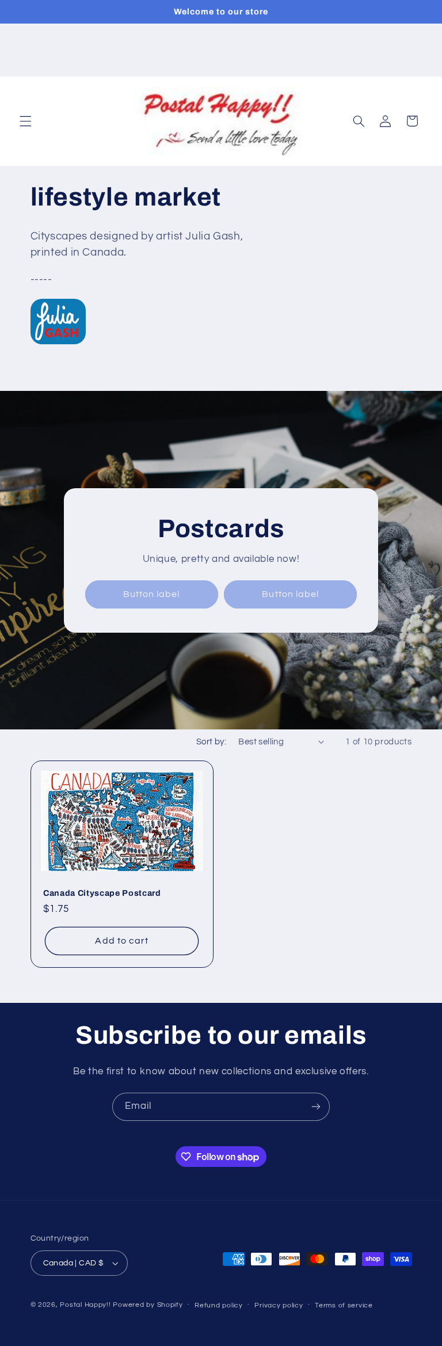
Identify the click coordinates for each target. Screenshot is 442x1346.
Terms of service (344, 1305)
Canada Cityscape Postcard (102, 893)
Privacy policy (278, 1305)
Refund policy (219, 1305)
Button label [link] (151, 594)
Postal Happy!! (85, 1305)
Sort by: (211, 741)
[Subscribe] (316, 1107)
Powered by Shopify (147, 1305)
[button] (25, 121)
